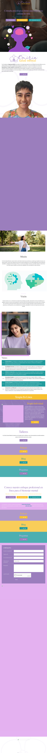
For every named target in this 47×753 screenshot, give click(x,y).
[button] (2, 2)
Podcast (23, 447)
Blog (23, 458)
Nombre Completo (7, 551)
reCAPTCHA (6, 574)
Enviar (16, 579)
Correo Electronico (7, 557)
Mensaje (5, 565)
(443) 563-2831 (11, 20)
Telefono (5, 554)
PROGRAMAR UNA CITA (36, 20)
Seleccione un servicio (6, 561)
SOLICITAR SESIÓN (23, 20)
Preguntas (23, 469)
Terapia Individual (35, 403)
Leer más (24, 74)
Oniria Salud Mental (26, 504)
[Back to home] (23, 2)
